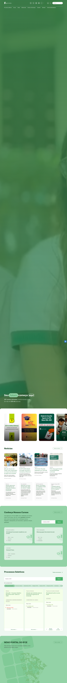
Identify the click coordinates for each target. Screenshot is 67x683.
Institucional (23, 7)
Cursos (14, 7)
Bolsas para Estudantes (9, 585)
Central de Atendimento (51, 7)
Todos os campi (58, 642)
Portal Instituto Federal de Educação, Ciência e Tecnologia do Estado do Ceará (9, 3)
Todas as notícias (58, 448)
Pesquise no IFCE (50, 585)
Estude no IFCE (42, 585)
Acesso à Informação (31, 7)
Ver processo (14, 629)
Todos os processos (58, 572)
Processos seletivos (8, 7)
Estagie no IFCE (35, 585)
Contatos (38, 7)
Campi (18, 7)
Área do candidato (49, 629)
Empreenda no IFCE (27, 585)
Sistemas (43, 7)
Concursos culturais (18, 585)
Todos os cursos (58, 512)
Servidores (56, 585)
